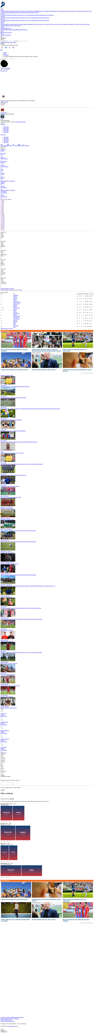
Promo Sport (87, 24)
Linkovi (2, 1021)
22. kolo (2, 200)
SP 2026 (36, 12)
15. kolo (2, 220)
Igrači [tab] (11, 375)
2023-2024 (6, 129)
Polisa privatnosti (19, 1017)
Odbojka (19, 29)
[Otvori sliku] (7, 822)
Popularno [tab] (3, 375)
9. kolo (2, 212)
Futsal (66, 11)
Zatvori (2, 775)
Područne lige (31, 11)
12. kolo (2, 216)
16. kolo (2, 221)
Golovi (16, 289)
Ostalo (14, 15)
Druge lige (17, 11)
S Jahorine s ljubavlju (6, 28)
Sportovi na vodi (55, 24)
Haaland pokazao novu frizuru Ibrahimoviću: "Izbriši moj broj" (77, 370)
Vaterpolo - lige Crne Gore (44, 24)
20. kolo (2, 227)
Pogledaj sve (3, 752)
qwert (2, 119)
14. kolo (2, 219)
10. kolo (2, 213)
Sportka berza (11, 1021)
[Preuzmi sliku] (4, 822)
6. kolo (2, 208)
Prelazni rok (23, 12)
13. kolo (2, 217)
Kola (2, 199)
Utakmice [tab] (8, 375)
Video (60, 24)
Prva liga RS (12, 11)
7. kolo (2, 209)
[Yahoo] (13, 47)
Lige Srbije (84, 11)
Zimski (2, 24)
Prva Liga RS (4, 17)
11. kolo (2, 215)
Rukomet (25, 29)
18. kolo (2, 224)
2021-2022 (6, 132)
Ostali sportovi (71, 24)
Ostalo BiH (78, 11)
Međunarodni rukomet (37, 17)
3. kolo (2, 204)
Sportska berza (7, 24)
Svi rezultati (8, 199)
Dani (4, 199)
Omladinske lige (54, 11)
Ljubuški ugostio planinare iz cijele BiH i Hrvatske (14, 369)
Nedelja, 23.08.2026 (5, 68)
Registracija (14, 42)
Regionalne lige (24, 11)
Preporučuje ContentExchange (86, 373)
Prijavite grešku (4, 1020)
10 (1, 104)
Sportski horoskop (5, 25)
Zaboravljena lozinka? (6, 42)
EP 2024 (28, 12)
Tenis (12, 24)
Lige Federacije (72, 11)
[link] (47, 236)
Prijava (3, 38)
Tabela (10, 145)
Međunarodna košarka (34, 15)
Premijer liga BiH (5, 11)
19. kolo (2, 225)
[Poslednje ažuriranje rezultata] (1, 287)
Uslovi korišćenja (11, 1017)
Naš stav (81, 24)
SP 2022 (32, 12)
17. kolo (2, 223)
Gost (10, 289)
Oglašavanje (16, 1018)
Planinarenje (30, 24)
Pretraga (10, 1020)
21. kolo (2, 228)
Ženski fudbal (62, 11)
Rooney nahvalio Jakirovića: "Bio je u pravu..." (44, 369)
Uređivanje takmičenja (20, 121)
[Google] (2, 47)
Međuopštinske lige (39, 11)
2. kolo (2, 203)
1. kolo (2, 202)
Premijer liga (10, 15)
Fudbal (4, 29)
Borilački (25, 24)
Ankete (6, 1021)
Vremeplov (64, 24)
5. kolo (2, 207)
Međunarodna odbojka (37, 20)
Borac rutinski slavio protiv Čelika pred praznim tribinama (14, 350)
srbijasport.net (11, 1026)
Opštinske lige (47, 11)
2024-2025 (6, 128)
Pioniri (5, 54)
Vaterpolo (36, 24)
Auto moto (16, 24)
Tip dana (19, 25)
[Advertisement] (47, 83)
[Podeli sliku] (2, 822)
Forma (12, 289)
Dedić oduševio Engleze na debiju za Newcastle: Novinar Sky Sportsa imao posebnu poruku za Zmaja (46, 350)
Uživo (4, 70)
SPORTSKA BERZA (6, 35)
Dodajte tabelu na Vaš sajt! (7, 328)
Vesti (2, 8)
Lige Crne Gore (25, 15)
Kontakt (11, 1018)
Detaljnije (20, 289)
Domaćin (6, 289)
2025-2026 (6, 127)
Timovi (16, 145)
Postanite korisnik (5, 1018)
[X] (9, 47)
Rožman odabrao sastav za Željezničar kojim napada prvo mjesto (15, 920)
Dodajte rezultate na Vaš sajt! (7, 288)
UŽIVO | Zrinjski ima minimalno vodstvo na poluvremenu (74, 350)
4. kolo (2, 206)
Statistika (27, 145)
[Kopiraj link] (10, 822)
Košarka (13, 29)
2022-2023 (6, 55)
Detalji (2, 772)
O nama (5, 1017)
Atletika (21, 24)
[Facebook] (6, 47)
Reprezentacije (16, 12)
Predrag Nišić (4, 112)
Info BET (77, 24)
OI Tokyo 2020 (13, 25)
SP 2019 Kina (50, 15)
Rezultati (4, 145)
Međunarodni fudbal (8, 12)
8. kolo (2, 211)
